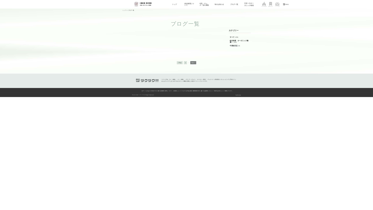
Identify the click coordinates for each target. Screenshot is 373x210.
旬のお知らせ (219, 4)
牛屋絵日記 (235, 45)
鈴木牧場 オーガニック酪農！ (239, 41)
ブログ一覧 (234, 4)
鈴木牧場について (189, 4)
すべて (234, 37)
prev (180, 62)
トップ (174, 4)
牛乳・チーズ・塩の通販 (204, 4)
